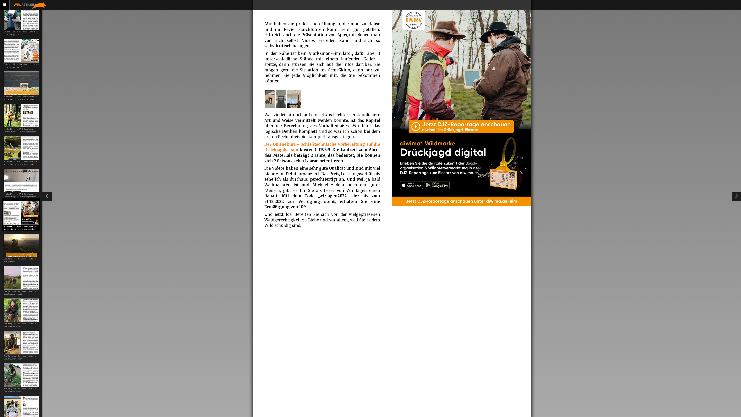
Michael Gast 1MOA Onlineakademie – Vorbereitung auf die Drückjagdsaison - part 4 (20, 132)
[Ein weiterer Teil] (736, 196)
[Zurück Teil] (47, 196)
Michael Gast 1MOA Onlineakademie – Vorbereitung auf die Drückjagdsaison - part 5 (20, 229)
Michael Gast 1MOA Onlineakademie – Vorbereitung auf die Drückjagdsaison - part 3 (20, 164)
